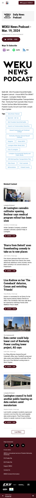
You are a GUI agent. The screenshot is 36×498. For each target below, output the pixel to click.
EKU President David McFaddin (17, 122)
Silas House (11, 163)
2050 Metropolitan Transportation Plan (19, 159)
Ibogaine (10, 141)
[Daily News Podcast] (7, 16)
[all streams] (33, 495)
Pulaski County (25, 167)
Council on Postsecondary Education (19, 126)
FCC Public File (8, 458)
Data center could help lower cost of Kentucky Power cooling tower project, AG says (16, 342)
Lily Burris (6, 225)
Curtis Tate (6, 351)
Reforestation (12, 167)
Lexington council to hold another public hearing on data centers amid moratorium (18, 400)
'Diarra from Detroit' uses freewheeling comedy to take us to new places (17, 248)
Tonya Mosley (7, 294)
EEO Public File (8, 462)
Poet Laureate (24, 163)
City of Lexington (13, 149)
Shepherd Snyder (8, 409)
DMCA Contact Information (11, 474)
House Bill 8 (21, 141)
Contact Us (7, 470)
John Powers (7, 256)
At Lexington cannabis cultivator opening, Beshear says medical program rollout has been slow (17, 214)
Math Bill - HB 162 (13, 118)
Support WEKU (8, 466)
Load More (18, 432)
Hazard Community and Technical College (20, 131)
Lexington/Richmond (9, 205)
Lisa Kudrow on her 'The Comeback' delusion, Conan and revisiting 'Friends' (17, 285)
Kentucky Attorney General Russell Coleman (19, 136)
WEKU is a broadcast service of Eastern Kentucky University (18, 454)
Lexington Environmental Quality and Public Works (20, 154)
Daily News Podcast (18, 16)
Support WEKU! (27, 3)
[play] (3, 496)
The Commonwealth (9, 335)
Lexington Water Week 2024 (16, 145)
